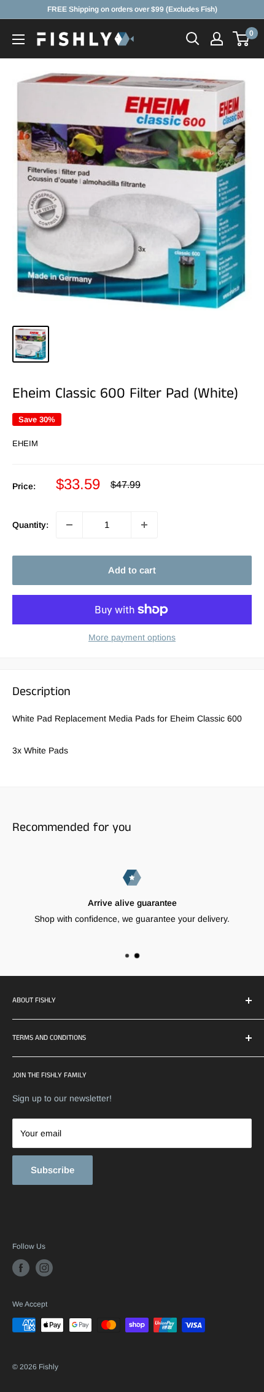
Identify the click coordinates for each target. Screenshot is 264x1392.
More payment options (132, 637)
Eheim (25, 443)
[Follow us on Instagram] (44, 1267)
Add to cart (132, 570)
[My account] (217, 38)
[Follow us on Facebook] (20, 1267)
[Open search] (193, 38)
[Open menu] (18, 39)
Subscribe (52, 1170)
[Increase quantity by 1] (144, 525)
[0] (241, 38)
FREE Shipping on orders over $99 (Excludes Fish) (132, 9)
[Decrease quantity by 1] (69, 525)
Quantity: (30, 525)
